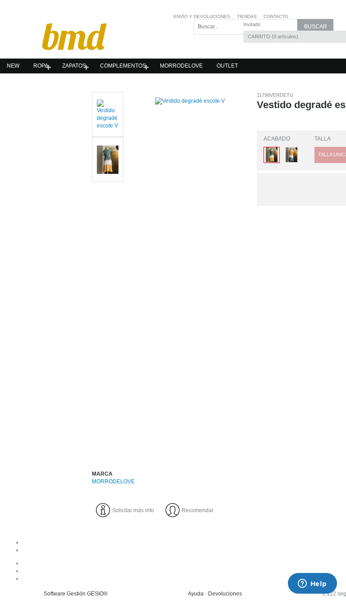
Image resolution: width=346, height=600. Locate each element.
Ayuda (196, 594)
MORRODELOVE (181, 66)
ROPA (40, 66)
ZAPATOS (74, 66)
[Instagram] (223, 571)
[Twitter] (223, 578)
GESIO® (97, 594)
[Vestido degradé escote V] (190, 272)
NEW (13, 66)
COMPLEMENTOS (123, 66)
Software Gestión (65, 594)
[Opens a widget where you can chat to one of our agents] (312, 584)
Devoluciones (225, 594)
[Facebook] (223, 563)
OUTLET (227, 66)
